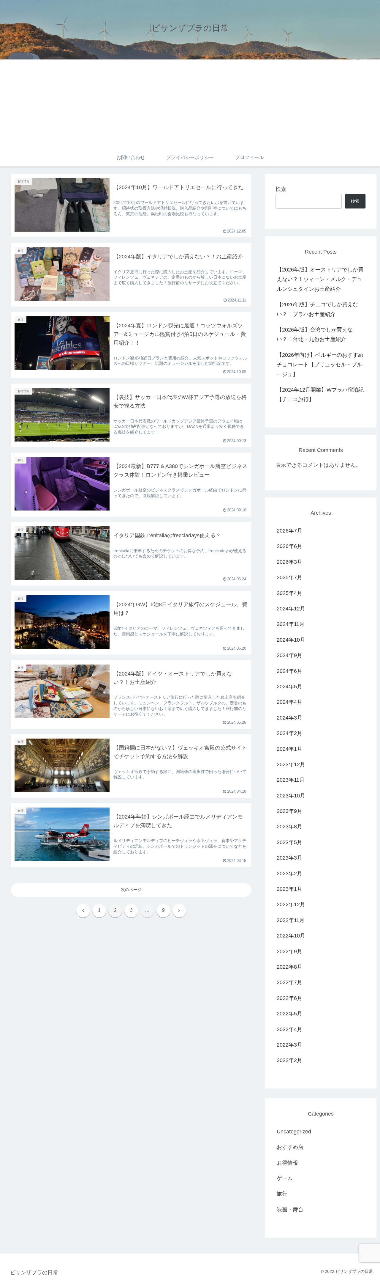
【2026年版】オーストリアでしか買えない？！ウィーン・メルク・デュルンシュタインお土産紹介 (320, 279)
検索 (281, 189)
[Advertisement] (190, 104)
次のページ (131, 889)
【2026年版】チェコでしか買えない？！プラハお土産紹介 (317, 309)
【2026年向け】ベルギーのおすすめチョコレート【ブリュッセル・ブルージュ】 (320, 364)
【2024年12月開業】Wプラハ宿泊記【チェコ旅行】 (320, 394)
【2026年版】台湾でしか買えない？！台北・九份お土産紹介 (315, 334)
